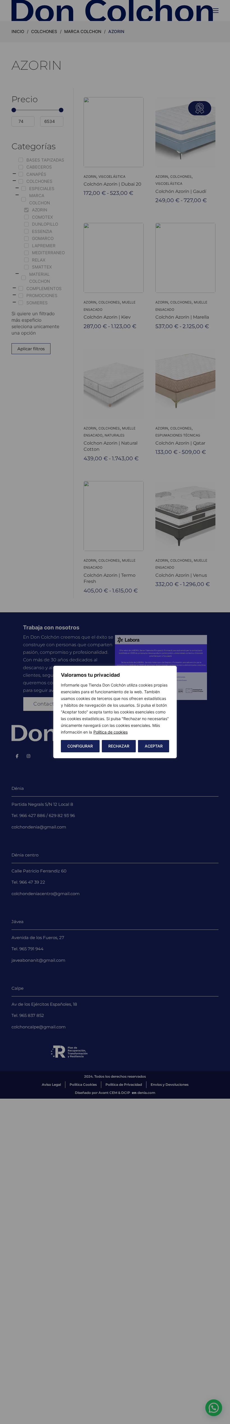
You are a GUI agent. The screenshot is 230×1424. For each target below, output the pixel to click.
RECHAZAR (118, 746)
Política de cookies (110, 732)
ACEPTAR (154, 746)
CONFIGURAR (80, 746)
